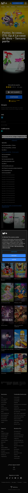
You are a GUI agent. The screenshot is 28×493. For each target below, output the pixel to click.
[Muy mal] (6, 87)
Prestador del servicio (6, 482)
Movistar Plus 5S (17, 424)
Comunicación (17, 458)
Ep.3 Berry (4, 149)
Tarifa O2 (16, 454)
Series (3, 6)
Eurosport (3, 451)
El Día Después (4, 438)
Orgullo (2, 422)
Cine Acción (3, 404)
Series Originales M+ (5, 413)
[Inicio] (4, 3)
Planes (15, 447)
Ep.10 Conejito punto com (7, 165)
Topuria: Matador (4, 447)
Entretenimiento (4, 420)
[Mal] (8, 87)
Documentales (4, 418)
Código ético (16, 438)
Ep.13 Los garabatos (6, 172)
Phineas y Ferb (18, 302)
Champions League (5, 433)
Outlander (16, 402)
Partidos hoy (3, 454)
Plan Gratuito (16, 449)
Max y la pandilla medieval (18, 326)
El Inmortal (16, 406)
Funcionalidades (17, 433)
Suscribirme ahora (17, 3)
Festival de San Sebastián (19, 416)
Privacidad (20, 482)
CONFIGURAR (14, 251)
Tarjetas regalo (17, 456)
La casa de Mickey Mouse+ (6, 279)
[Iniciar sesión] (25, 3)
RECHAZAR (14, 255)
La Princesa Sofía (5, 302)
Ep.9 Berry (4, 163)
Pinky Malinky (17, 373)
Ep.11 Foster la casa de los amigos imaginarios (12, 168)
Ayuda (14, 469)
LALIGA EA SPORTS (4, 434)
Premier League (4, 436)
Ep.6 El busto (5, 156)
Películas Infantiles (4, 409)
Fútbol (13, 6)
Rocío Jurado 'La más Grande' (20, 413)
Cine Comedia (4, 402)
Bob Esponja (17, 278)
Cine (8, 6)
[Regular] (10, 87)
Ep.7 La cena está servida (7, 159)
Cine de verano (4, 407)
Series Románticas (4, 415)
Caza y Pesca (16, 422)
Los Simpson (17, 349)
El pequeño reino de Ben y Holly (7, 350)
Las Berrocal (16, 407)
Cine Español (3, 400)
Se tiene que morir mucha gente (20, 404)
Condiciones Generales (18, 436)
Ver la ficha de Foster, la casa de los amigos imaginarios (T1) (12, 206)
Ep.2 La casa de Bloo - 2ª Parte (9, 147)
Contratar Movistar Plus (18, 440)
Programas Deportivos (18, 420)
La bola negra (16, 399)
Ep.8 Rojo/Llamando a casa (8, 161)
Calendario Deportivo (5, 452)
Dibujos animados (17, 418)
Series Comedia (4, 416)
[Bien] (12, 87)
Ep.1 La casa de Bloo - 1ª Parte (8, 145)
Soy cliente (15, 92)
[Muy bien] (13, 87)
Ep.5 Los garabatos (6, 154)
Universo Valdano (4, 440)
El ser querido (16, 397)
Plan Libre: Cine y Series (18, 445)
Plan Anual (16, 451)
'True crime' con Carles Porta (19, 415)
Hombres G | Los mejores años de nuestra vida (20, 410)
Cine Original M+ (4, 399)
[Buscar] (10, 3)
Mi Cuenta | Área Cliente (18, 434)
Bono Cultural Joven (18, 452)
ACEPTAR (14, 259)
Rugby (2, 445)
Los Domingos (16, 400)
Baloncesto (3, 442)
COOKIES (24, 482)
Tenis (2, 443)
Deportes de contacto (5, 449)
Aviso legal (14, 482)
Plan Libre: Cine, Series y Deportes (19, 443)
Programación (4, 456)
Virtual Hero (4, 325)
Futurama (3, 373)
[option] (8, 220)
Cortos (2, 406)
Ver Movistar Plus (17, 431)
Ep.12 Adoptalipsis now (7, 170)
